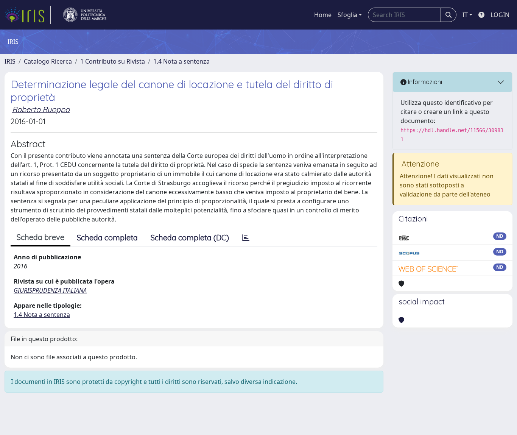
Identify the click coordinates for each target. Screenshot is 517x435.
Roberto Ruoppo (41, 109)
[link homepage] (28, 15)
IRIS (10, 61)
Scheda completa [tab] (107, 237)
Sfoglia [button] (347, 15)
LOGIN (500, 15)
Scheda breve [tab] (40, 237)
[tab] (245, 238)
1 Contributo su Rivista (112, 61)
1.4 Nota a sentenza (181, 61)
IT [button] (465, 15)
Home (323, 15)
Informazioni (424, 82)
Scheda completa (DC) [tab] (190, 237)
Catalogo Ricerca (48, 61)
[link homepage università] (85, 15)
